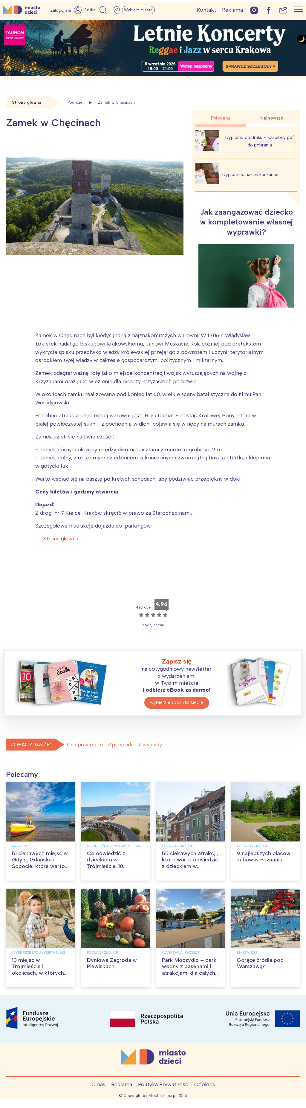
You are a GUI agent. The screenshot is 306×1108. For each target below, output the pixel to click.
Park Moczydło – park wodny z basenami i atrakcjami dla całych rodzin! (189, 970)
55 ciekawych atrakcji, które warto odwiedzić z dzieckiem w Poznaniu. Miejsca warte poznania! (190, 866)
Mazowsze (247, 952)
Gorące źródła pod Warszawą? (260, 963)
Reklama (232, 10)
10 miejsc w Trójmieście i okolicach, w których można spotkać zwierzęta (38, 973)
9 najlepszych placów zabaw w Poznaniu (263, 856)
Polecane (221, 118)
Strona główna (60, 538)
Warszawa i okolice (181, 952)
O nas (98, 1084)
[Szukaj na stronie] (96, 10)
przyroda (123, 744)
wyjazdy (152, 744)
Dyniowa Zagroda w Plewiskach (112, 963)
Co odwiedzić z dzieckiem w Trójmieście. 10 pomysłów (106, 863)
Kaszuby (20, 846)
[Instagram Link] (254, 10)
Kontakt (206, 10)
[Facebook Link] (268, 10)
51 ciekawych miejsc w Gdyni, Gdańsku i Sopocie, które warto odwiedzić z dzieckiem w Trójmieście (40, 866)
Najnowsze (271, 118)
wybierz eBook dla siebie (176, 702)
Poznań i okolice (177, 846)
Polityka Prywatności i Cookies (176, 1084)
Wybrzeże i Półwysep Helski (113, 846)
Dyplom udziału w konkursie (250, 174)
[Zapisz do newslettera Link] (283, 10)
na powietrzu (87, 744)
